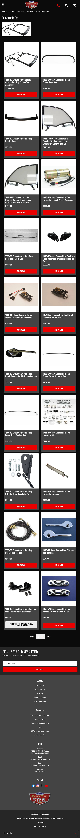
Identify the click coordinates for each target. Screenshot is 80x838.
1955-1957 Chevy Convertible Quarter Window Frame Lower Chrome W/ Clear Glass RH (18, 200)
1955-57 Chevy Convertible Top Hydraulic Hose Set (18, 551)
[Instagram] (37, 786)
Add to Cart (21, 94)
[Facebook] (33, 786)
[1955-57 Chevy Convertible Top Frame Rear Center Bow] (21, 412)
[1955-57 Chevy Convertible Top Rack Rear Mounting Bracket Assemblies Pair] (59, 236)
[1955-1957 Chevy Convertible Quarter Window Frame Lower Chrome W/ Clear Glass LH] (59, 118)
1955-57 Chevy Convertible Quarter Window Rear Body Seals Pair (20, 610)
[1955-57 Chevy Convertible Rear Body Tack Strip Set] (21, 236)
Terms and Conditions (40, 723)
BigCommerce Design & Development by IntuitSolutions (40, 818)
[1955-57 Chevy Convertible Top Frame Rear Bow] (59, 59)
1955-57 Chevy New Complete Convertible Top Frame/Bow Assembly (18, 82)
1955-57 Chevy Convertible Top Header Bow (18, 139)
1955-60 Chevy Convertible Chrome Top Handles (58, 551)
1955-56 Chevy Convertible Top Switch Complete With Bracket (18, 316)
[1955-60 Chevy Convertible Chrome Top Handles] (59, 530)
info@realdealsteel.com (40, 759)
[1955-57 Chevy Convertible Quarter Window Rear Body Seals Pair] (21, 588)
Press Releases (40, 701)
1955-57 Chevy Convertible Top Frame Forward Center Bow (56, 375)
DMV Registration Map (40, 731)
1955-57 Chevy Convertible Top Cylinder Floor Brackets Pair (18, 492)
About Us (40, 686)
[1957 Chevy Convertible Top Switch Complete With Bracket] (59, 294)
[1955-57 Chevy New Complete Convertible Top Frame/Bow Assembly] (21, 59)
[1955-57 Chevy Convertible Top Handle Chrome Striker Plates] (59, 588)
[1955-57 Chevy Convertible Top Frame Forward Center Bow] (59, 353)
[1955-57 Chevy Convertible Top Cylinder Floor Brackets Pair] (21, 471)
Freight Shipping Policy (40, 715)
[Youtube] (46, 786)
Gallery (40, 693)
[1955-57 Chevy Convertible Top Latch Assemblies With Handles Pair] (21, 353)
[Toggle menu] (5, 5)
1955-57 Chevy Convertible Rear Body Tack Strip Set (19, 257)
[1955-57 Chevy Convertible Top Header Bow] (21, 118)
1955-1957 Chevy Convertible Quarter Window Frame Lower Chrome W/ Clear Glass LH (56, 141)
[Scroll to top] (4, 834)
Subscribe (40, 670)
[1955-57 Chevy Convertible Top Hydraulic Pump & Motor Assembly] (59, 177)
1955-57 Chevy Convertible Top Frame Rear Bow (56, 81)
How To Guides (40, 697)
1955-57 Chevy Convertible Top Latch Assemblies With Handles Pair (21, 375)
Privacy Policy (40, 826)
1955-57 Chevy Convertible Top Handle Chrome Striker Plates (56, 610)
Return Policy (40, 719)
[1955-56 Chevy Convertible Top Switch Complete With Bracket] (21, 294)
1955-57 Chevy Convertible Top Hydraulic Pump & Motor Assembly (58, 198)
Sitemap (40, 822)
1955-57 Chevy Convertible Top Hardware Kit (56, 433)
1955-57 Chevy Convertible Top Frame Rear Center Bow (18, 433)
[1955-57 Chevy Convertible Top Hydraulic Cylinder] (59, 471)
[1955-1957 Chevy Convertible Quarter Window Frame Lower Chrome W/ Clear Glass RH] (21, 177)
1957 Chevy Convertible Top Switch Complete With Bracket (58, 316)
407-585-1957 (40, 771)
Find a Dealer (40, 735)
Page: (32, 636)
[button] (40, 833)
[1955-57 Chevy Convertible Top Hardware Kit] (59, 412)
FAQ (40, 727)
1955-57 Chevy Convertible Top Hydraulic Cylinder (56, 492)
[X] (42, 786)
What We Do (40, 690)
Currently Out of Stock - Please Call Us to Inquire (21, 625)
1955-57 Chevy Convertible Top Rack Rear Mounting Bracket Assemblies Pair (59, 258)
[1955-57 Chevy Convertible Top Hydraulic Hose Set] (21, 530)
